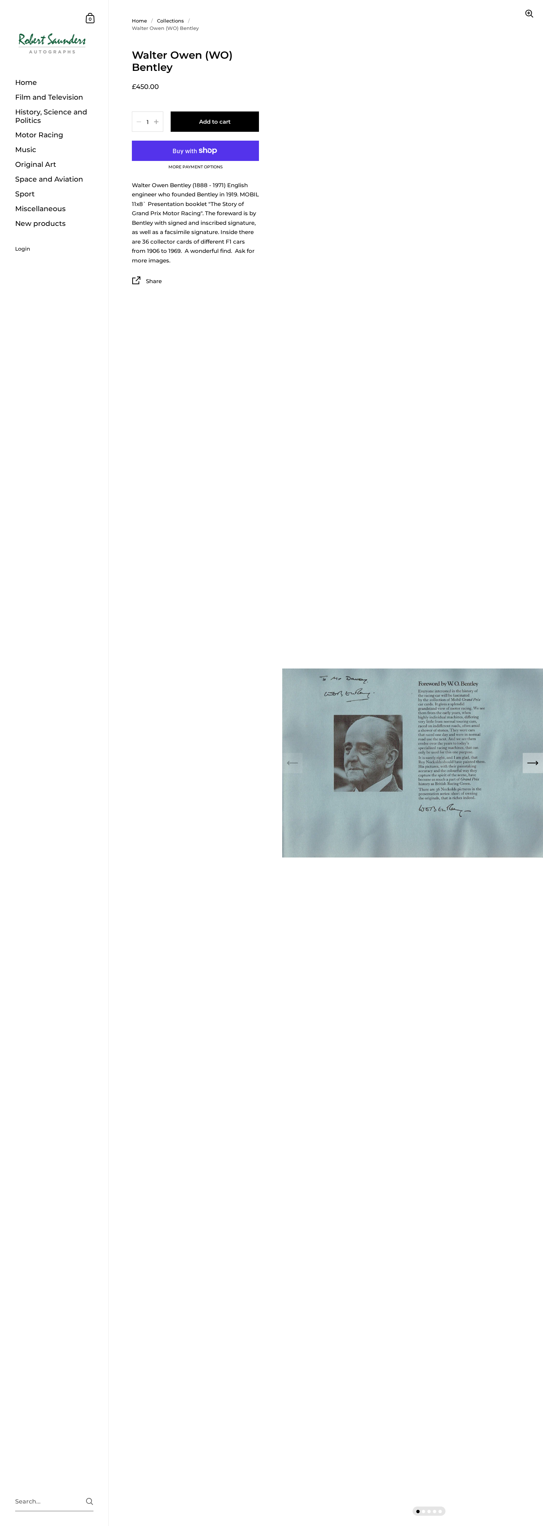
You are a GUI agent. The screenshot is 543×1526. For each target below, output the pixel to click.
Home (139, 21)
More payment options (195, 167)
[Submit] (89, 1501)
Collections (170, 21)
